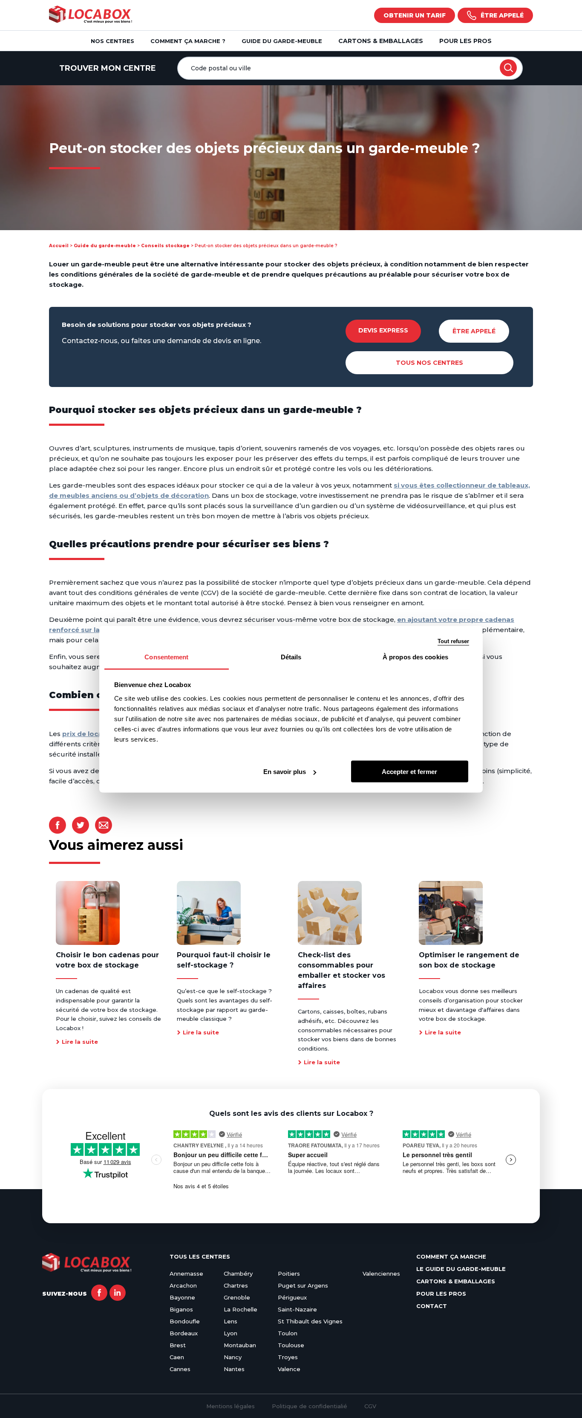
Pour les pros (465, 41)
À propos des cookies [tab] (415, 656)
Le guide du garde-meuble (461, 1268)
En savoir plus (284, 771)
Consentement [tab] (166, 656)
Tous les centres (200, 1256)
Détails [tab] (291, 656)
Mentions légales (230, 1406)
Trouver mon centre (107, 68)
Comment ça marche (451, 1256)
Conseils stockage (165, 245)
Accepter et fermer (409, 771)
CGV (370, 1406)
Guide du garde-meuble (105, 245)
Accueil (59, 245)
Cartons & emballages (380, 41)
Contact (431, 1305)
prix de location (89, 734)
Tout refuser (453, 641)
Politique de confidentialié (309, 1406)
